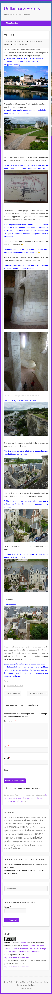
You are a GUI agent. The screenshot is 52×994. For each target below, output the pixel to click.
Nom (6, 746)
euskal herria (11, 827)
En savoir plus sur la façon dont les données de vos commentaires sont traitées (25, 798)
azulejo (27, 817)
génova (7, 830)
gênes (15, 830)
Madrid (20, 834)
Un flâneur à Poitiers (22, 8)
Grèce (35, 827)
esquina (29, 824)
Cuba (14, 824)
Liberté (13, 834)
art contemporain (13, 817)
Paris (19, 837)
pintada (36, 837)
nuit (6, 837)
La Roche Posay (12, 693)
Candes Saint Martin (38, 693)
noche (39, 834)
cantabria (17, 821)
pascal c (24, 943)
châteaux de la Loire (15, 686)
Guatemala (42, 827)
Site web (7, 770)
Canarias (8, 820)
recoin (23, 841)
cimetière (7, 824)
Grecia (28, 827)
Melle (26, 834)
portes (7, 841)
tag (12, 845)
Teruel (27, 845)
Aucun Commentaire (20, 44)
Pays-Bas (26, 838)
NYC (12, 838)
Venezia (35, 845)
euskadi (37, 823)
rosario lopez (31, 841)
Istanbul (21, 831)
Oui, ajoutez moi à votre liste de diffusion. (24, 788)
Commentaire (10, 721)
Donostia (20, 824)
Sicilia (6, 845)
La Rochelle (37, 831)
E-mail (7, 758)
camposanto (41, 817)
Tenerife (20, 845)
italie (28, 830)
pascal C (9, 41)
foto (22, 826)
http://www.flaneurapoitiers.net (16, 958)
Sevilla (39, 841)
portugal (16, 841)
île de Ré (15, 848)
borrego (33, 817)
